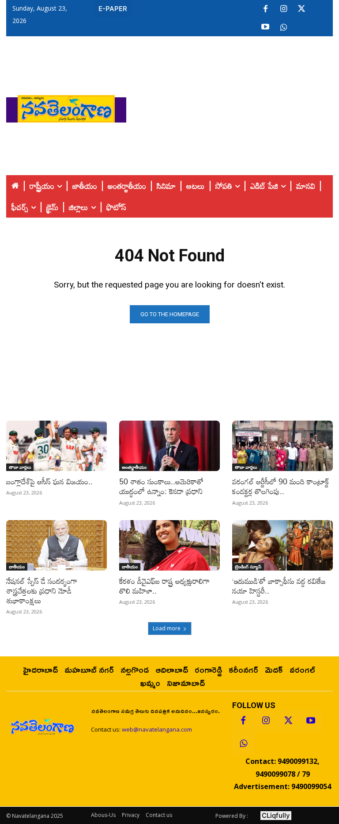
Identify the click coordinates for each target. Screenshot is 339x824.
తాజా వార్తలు (20, 467)
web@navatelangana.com (157, 729)
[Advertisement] (232, 107)
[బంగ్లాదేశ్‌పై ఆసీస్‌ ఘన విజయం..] (56, 446)
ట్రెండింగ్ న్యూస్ (248, 566)
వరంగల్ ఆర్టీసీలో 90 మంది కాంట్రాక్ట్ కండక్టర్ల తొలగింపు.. (280, 486)
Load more (167, 628)
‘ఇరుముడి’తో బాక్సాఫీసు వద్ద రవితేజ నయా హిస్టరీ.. (279, 586)
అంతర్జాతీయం (134, 467)
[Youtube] (265, 27)
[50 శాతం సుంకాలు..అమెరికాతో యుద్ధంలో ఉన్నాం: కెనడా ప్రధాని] (169, 446)
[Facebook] (265, 9)
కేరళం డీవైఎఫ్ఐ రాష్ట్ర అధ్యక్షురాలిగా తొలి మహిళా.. (164, 586)
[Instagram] (283, 9)
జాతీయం (17, 566)
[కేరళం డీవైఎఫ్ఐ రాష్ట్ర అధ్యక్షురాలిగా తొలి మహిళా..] (169, 545)
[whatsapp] (283, 27)
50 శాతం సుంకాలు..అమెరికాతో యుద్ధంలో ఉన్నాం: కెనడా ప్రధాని (161, 486)
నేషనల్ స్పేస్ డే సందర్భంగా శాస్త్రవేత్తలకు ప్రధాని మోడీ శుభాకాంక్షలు (41, 591)
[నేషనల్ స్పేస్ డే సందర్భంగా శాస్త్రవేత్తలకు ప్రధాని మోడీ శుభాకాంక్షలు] (56, 545)
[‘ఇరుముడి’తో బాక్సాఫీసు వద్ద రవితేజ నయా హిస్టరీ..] (282, 545)
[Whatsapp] (243, 743)
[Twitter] (301, 9)
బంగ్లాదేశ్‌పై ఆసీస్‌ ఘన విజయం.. (49, 481)
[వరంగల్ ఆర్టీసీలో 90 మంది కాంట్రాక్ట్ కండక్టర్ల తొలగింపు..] (282, 446)
